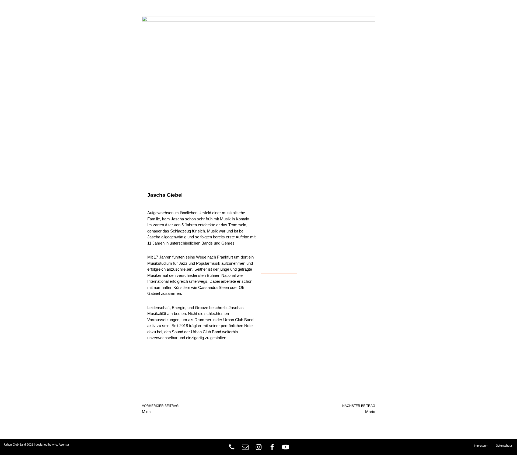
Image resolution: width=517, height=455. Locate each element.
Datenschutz (504, 445)
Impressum (481, 445)
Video (102, 25)
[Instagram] (258, 447)
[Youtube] (285, 447)
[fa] (272, 447)
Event (124, 25)
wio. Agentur (60, 444)
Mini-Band (77, 25)
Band (51, 25)
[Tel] (231, 447)
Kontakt (150, 25)
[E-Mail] (245, 447)
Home (11, 25)
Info (31, 25)
